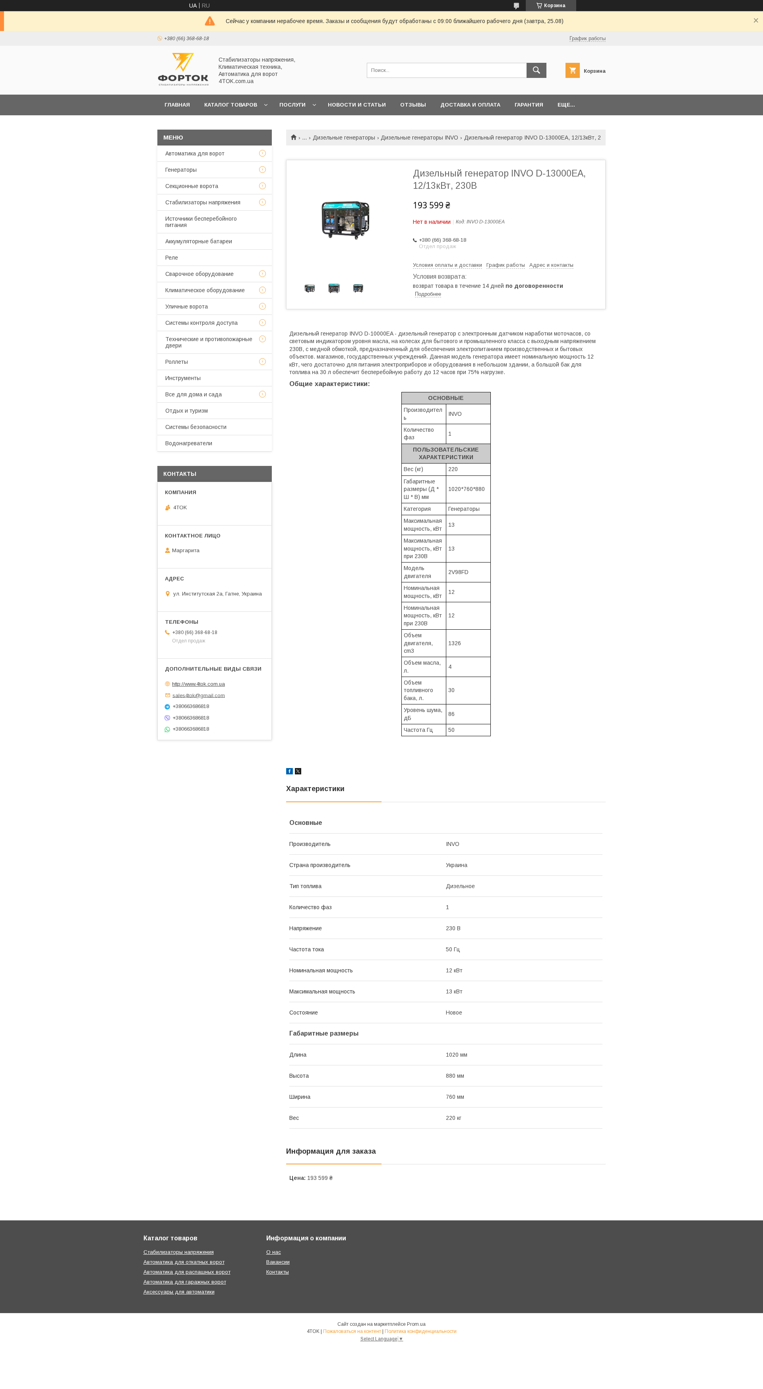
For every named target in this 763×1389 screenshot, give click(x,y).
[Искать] (536, 70)
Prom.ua (416, 1324)
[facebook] (289, 772)
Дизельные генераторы (344, 137)
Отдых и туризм (186, 410)
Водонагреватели (188, 443)
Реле (171, 257)
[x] (298, 772)
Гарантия (529, 105)
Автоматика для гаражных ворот (184, 1282)
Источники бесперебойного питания (201, 221)
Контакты (277, 1272)
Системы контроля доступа (201, 323)
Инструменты (183, 378)
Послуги (292, 105)
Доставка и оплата (470, 105)
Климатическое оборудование (205, 290)
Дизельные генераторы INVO (419, 137)
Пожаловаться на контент (352, 1331)
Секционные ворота (191, 186)
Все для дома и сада (193, 394)
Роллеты (176, 362)
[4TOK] (183, 84)
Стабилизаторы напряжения (202, 202)
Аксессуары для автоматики (179, 1292)
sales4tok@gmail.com (198, 695)
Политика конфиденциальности (421, 1331)
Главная (177, 105)
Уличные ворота (186, 306)
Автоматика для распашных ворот (186, 1272)
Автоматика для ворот (195, 153)
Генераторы (181, 170)
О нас (273, 1252)
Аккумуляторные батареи (198, 241)
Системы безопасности (196, 427)
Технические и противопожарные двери (208, 342)
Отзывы (413, 105)
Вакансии (278, 1262)
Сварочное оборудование (199, 274)
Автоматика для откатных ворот (184, 1262)
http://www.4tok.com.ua (198, 684)
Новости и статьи (357, 105)
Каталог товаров (230, 105)
